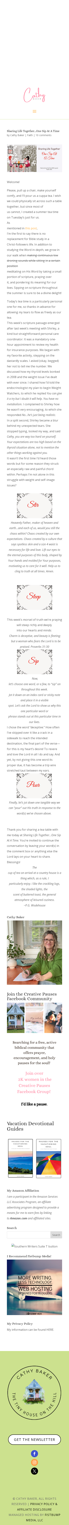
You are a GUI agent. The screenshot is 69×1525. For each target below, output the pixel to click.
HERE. (50, 1330)
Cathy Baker (17, 135)
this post (31, 228)
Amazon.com (18, 1218)
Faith (30, 135)
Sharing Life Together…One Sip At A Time (33, 131)
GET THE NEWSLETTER (34, 1439)
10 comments (43, 135)
